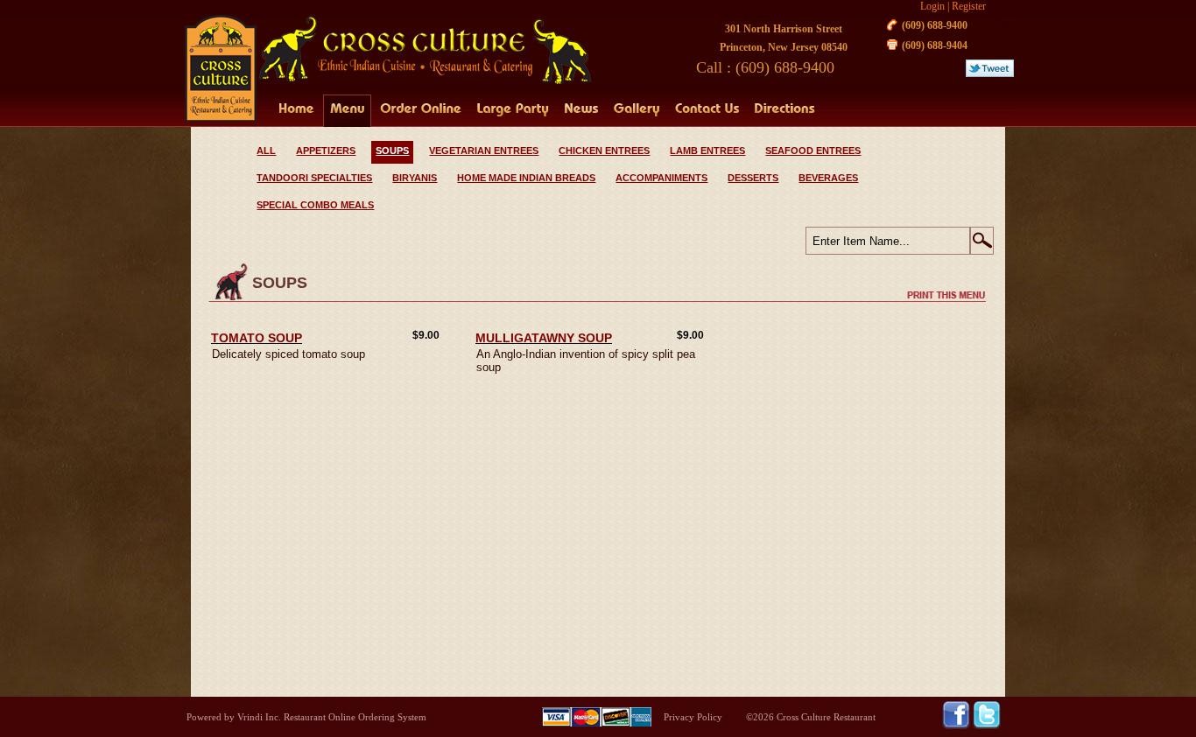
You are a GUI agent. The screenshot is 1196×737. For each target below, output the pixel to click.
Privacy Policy (693, 717)
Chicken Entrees (604, 150)
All (266, 150)
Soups (392, 150)
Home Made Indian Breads (526, 177)
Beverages (828, 177)
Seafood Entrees (813, 150)
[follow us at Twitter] (987, 725)
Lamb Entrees (707, 150)
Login (932, 6)
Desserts (753, 177)
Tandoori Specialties (314, 177)
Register (969, 6)
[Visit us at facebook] (957, 725)
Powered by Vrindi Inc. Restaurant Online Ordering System (306, 717)
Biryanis (414, 177)
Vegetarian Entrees (483, 150)
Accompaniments (661, 177)
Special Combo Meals (315, 205)
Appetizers (325, 150)
